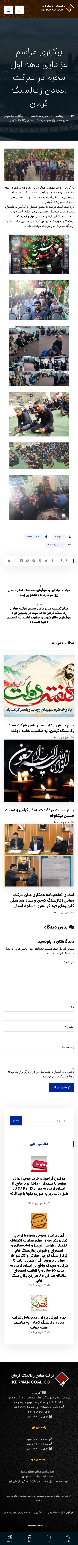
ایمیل (69, 1027)
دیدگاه (69, 962)
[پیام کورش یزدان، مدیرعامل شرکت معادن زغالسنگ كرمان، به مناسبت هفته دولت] (39, 1303)
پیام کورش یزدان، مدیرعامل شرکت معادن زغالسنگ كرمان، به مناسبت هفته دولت (39, 1323)
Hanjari (59, 537)
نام (71, 1007)
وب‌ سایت (67, 1047)
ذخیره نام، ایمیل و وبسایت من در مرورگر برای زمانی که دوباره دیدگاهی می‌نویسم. (40, 1074)
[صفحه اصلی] (72, 116)
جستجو (16, 1120)
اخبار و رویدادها (55, 545)
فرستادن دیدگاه (61, 1088)
